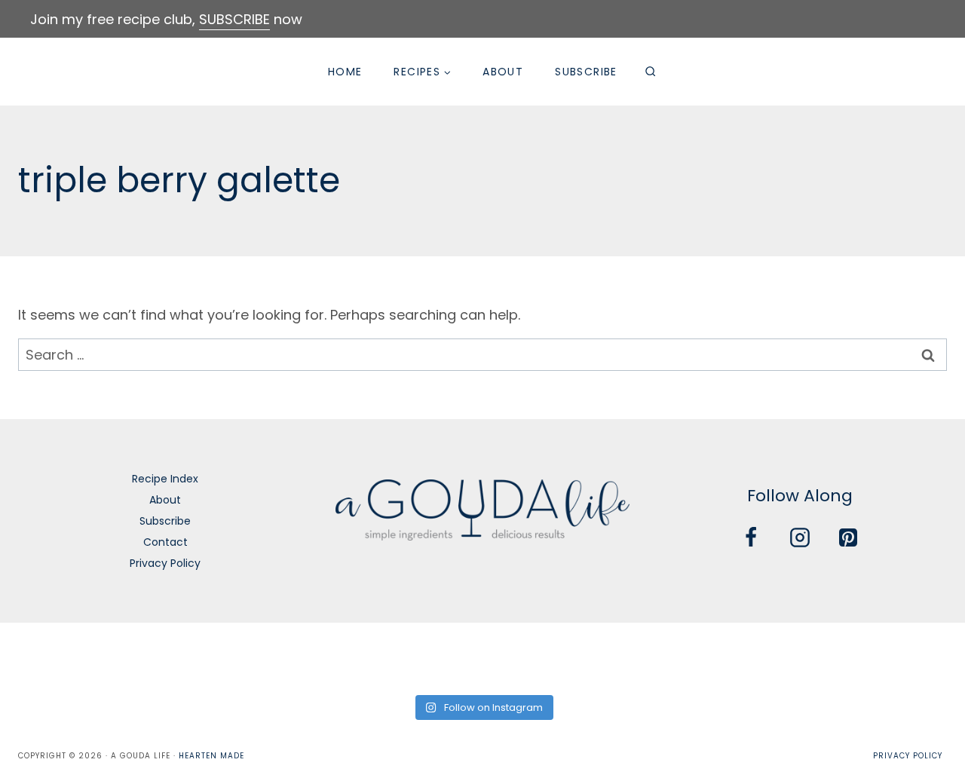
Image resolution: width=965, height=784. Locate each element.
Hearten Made (211, 755)
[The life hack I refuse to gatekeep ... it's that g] (725, 657)
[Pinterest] (848, 537)
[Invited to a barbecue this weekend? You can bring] (45, 657)
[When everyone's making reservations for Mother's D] (336, 657)
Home (345, 71)
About (502, 71)
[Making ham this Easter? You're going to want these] (920, 657)
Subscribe (586, 71)
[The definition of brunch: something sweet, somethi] (823, 657)
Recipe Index (165, 478)
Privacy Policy (165, 563)
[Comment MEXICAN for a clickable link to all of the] (531, 657)
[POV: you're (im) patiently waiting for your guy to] (142, 657)
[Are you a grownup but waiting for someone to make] (239, 657)
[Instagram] (800, 537)
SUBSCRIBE (234, 19)
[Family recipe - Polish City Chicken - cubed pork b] (628, 657)
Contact (165, 542)
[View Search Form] (650, 71)
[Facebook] (751, 537)
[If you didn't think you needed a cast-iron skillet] (434, 657)
